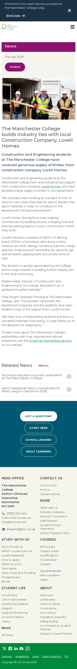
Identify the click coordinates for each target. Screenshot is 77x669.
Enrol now (13, 15)
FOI (67, 656)
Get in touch (48, 485)
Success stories (50, 570)
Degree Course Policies (56, 633)
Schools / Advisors (52, 512)
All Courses (47, 546)
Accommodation (13, 617)
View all (43, 365)
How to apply (11, 559)
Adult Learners (38, 451)
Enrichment (9, 595)
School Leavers (38, 439)
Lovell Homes (50, 186)
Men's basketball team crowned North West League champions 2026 (31, 389)
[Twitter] (4, 648)
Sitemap (7, 656)
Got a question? (38, 416)
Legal (35, 656)
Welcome (46, 595)
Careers (45, 564)
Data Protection (51, 656)
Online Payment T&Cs (54, 533)
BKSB (6, 581)
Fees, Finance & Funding (18, 572)
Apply (44, 579)
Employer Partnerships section (50, 341)
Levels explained (13, 555)
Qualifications (49, 555)
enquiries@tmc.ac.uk (20, 529)
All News (7, 635)
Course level (48, 559)
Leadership (47, 599)
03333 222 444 (16, 513)
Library (6, 621)
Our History (47, 612)
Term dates (9, 568)
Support (7, 608)
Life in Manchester (14, 599)
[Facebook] (10, 648)
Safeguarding (49, 621)
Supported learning (15, 612)
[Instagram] (27, 648)
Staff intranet (48, 520)
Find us (45, 489)
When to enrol (11, 564)
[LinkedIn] (16, 648)
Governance (48, 608)
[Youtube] (21, 648)
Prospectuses (11, 577)
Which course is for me (17, 551)
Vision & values (50, 603)
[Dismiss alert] (69, 10)
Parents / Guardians (53, 516)
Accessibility (22, 656)
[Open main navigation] (72, 27)
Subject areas (49, 551)
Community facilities (15, 603)
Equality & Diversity (53, 617)
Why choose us (12, 546)
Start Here (39, 427)
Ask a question (50, 575)
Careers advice (50, 494)
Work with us (49, 507)
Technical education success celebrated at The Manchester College (32, 376)
